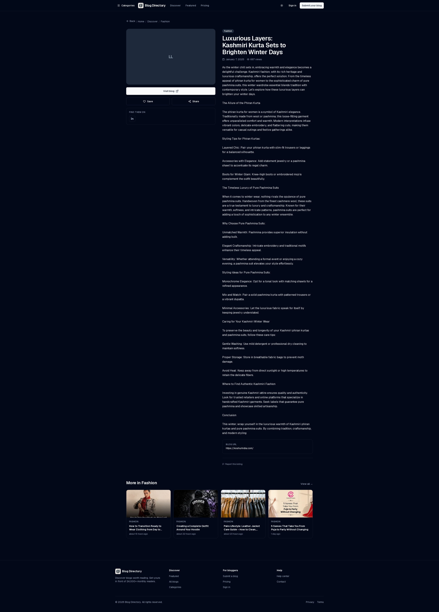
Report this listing (233, 464)
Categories (175, 587)
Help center (283, 576)
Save (150, 101)
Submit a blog (230, 576)
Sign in (292, 5)
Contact (281, 581)
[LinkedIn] (132, 119)
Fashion (165, 21)
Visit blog (168, 91)
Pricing (205, 5)
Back (132, 21)
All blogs (174, 581)
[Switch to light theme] (281, 5)
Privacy (310, 602)
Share (195, 101)
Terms (320, 602)
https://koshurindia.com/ (239, 448)
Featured (191, 5)
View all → (307, 483)
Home (141, 21)
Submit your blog (312, 5)
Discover (175, 5)
